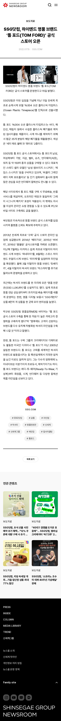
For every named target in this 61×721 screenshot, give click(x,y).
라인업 (46, 418)
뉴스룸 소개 (9, 651)
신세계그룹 (15, 431)
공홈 (33, 418)
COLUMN (8, 619)
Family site (9, 682)
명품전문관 (31, 425)
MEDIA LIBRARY (12, 626)
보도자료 (30, 21)
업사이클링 (47, 431)
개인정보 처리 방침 (12, 663)
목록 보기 (30, 459)
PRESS (7, 607)
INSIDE (7, 613)
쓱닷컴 (31, 431)
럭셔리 (15, 425)
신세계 (48, 425)
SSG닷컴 (18, 418)
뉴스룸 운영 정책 (11, 669)
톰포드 (31, 438)
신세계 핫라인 (10, 657)
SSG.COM (37, 49)
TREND (7, 632)
